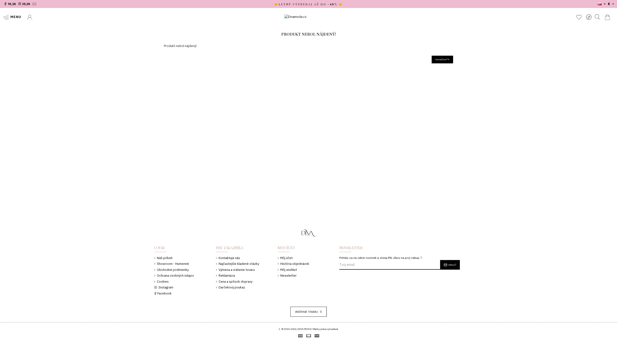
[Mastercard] (308, 336)
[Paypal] (317, 336)
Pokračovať (441, 59)
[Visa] (300, 336)
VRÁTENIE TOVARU (306, 311)
